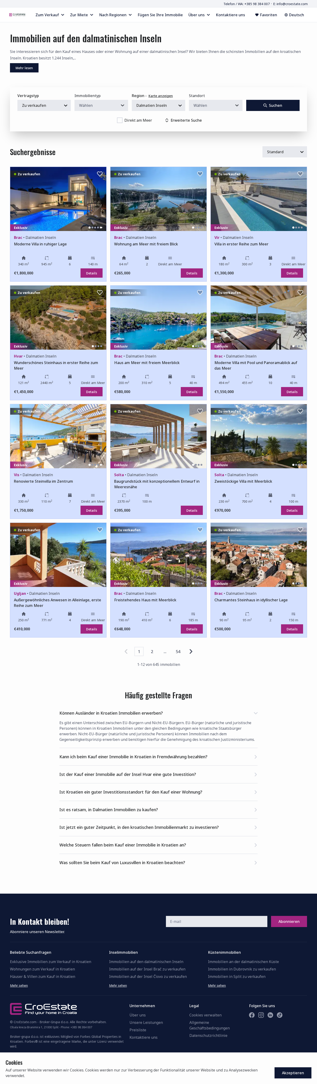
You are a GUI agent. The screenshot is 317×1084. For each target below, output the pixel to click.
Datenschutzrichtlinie (208, 1035)
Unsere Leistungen (146, 1022)
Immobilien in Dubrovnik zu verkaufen (242, 969)
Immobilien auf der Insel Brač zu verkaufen (147, 969)
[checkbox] (120, 120)
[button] (158, 712)
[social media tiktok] (279, 1015)
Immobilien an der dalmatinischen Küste (243, 961)
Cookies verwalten (205, 1015)
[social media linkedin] (270, 1015)
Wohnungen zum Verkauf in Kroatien (42, 969)
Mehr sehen (19, 985)
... (165, 651)
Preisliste (137, 1029)
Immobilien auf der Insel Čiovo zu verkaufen (148, 976)
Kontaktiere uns (143, 1037)
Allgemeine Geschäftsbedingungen (209, 1025)
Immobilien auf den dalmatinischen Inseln (146, 961)
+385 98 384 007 (81, 1027)
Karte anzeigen (161, 96)
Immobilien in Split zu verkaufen (236, 976)
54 (178, 651)
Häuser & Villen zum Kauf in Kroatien (42, 976)
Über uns (137, 1015)
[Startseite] (17, 14)
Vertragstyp (28, 95)
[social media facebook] (251, 1015)
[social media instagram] (261, 1015)
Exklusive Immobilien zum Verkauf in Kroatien (50, 961)
